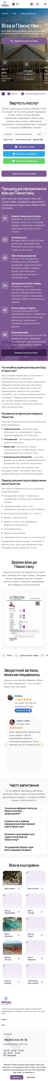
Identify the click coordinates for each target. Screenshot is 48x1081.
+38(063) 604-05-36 (15, 1039)
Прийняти (17, 1077)
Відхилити (31, 1077)
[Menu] (45, 4)
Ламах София (23, 720)
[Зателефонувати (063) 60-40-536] (37, 4)
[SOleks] (6, 1001)
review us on (22, 710)
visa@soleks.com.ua (15, 1044)
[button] (31, 4)
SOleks (18, 696)
